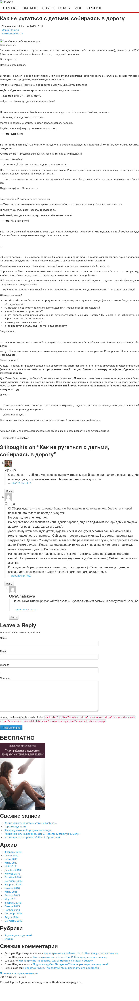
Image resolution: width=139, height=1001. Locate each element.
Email (3, 651)
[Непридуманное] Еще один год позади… (29, 830)
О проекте (10, 8)
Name (3, 638)
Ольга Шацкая (10, 30)
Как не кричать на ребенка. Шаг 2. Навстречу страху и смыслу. (42, 833)
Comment (5, 678)
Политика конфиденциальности (19, 973)
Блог (78, 8)
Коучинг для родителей (18, 935)
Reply (9, 490)
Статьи (9, 938)
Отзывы (47, 8)
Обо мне (30, 8)
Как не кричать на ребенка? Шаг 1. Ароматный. (33, 837)
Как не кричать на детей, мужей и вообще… (31, 823)
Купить (64, 8)
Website (4, 665)
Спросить (93, 8)
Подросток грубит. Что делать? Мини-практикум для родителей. (71, 964)
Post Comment (11, 727)
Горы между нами (15, 826)
